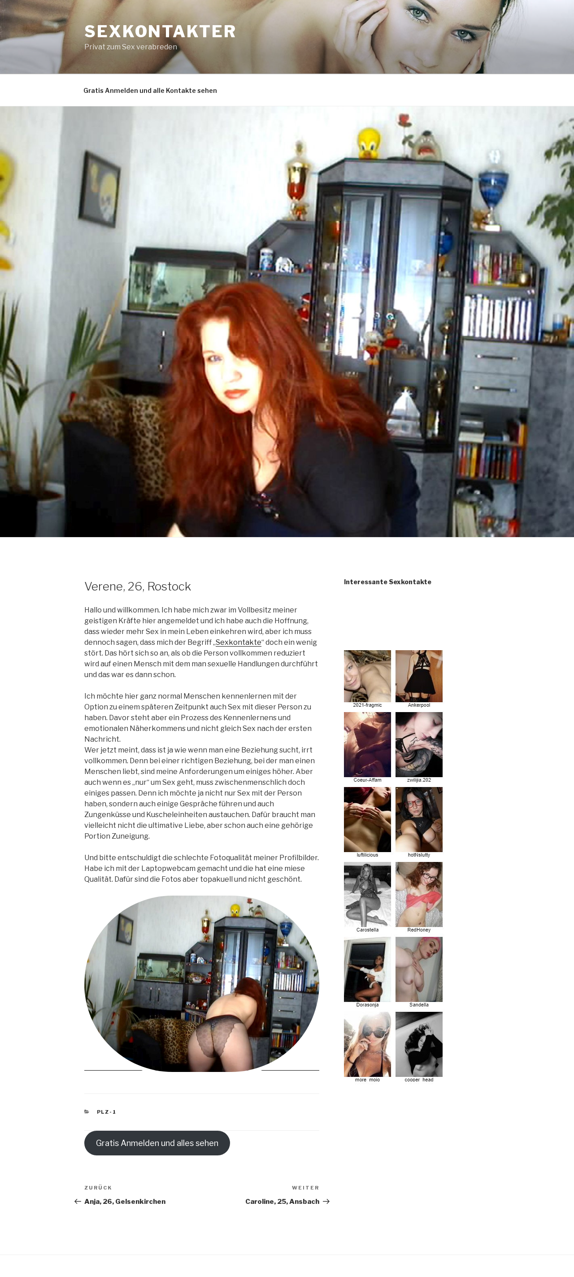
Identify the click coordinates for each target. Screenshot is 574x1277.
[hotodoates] (394, 1079)
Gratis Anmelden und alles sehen (157, 1143)
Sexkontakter (160, 31)
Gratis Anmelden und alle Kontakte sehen (150, 90)
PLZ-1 (107, 1112)
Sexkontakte (238, 642)
